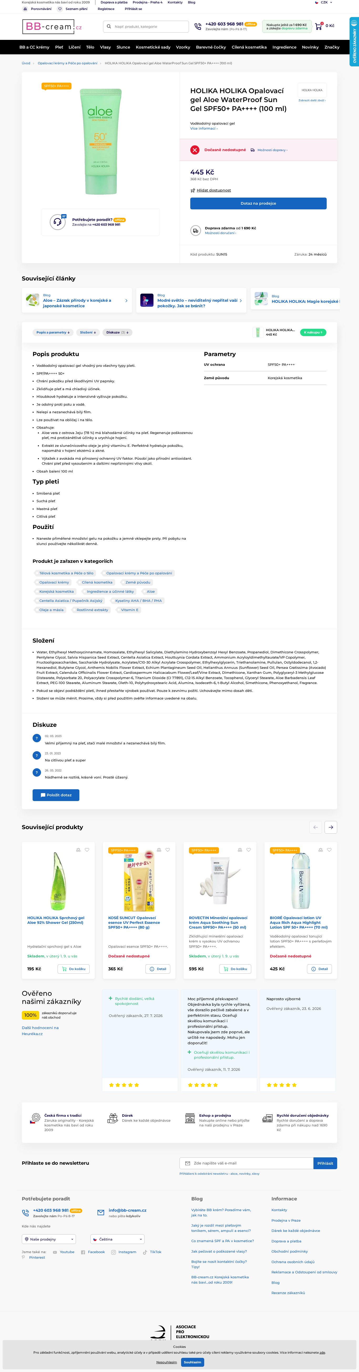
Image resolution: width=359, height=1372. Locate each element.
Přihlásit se (133, 9)
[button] (331, 827)
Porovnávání (41, 9)
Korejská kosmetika (56, 591)
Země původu (138, 582)
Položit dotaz (58, 795)
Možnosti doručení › (220, 233)
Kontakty (175, 2)
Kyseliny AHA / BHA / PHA (138, 600)
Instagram (127, 1252)
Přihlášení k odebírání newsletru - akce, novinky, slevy (219, 1173)
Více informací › (204, 128)
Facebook (96, 1252)
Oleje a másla (51, 610)
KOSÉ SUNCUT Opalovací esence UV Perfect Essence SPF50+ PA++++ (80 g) (134, 922)
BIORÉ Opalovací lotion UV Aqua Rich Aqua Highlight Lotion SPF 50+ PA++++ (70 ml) (299, 922)
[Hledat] (109, 27)
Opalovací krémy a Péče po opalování (67, 63)
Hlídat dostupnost (214, 190)
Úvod (26, 63)
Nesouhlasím (166, 1362)
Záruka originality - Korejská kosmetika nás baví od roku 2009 (69, 1125)
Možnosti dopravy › (273, 150)
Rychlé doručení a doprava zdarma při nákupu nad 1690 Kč (302, 1125)
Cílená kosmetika (97, 582)
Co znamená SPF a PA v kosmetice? (222, 1241)
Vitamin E (130, 610)
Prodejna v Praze (286, 1220)
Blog (191, 2)
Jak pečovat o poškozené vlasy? (219, 1251)
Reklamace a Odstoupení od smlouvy (304, 1272)
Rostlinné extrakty (92, 610)
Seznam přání (76, 9)
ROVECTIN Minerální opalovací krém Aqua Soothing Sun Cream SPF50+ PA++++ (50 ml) (218, 922)
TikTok (155, 1252)
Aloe (151, 591)
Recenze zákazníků (288, 1293)
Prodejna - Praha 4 (147, 2)
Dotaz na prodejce (258, 203)
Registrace (106, 9)
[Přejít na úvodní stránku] (52, 27)
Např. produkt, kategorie (136, 26)
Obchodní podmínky (289, 1251)
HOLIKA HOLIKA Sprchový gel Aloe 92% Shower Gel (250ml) (55, 920)
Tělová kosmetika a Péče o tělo (66, 573)
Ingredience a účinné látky (110, 591)
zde (322, 1352)
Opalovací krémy (54, 582)
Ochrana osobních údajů (293, 1262)
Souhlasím (192, 1362)
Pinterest (37, 1257)
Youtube (67, 1252)
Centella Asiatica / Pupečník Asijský (70, 600)
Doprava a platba (114, 2)
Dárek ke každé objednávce (146, 1120)
